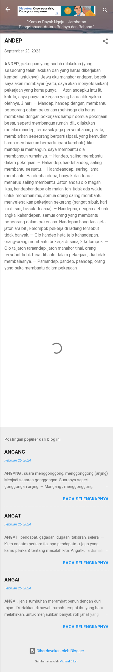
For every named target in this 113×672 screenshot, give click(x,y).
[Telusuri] (105, 11)
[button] (105, 42)
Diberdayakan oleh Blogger (60, 650)
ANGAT (12, 516)
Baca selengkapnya (86, 498)
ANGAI (11, 580)
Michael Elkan (69, 661)
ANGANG (14, 452)
